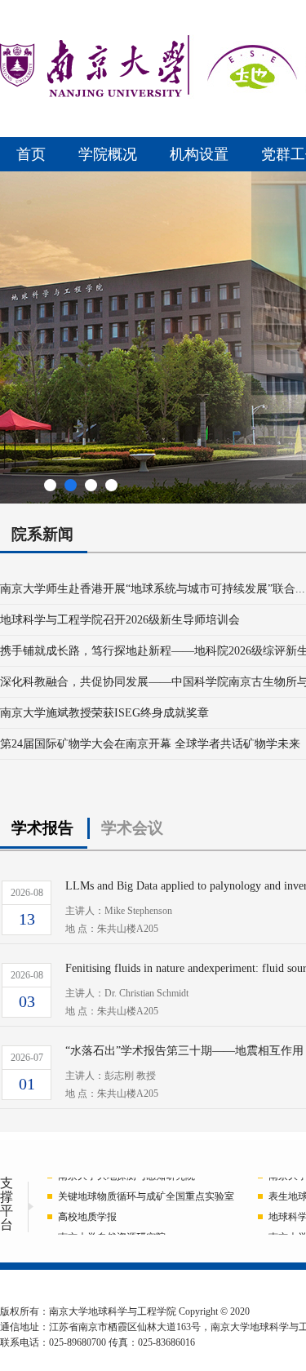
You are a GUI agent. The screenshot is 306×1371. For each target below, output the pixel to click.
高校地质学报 (87, 1215)
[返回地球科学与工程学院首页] (92, 94)
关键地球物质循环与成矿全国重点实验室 (146, 1194)
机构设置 (199, 154)
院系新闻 (42, 534)
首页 (31, 154)
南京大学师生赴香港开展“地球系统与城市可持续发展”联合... (152, 589)
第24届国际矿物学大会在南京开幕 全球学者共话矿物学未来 (150, 744)
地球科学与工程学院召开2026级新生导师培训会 (120, 620)
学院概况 (107, 154)
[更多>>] (13, 544)
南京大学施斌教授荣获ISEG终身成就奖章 (104, 713)
